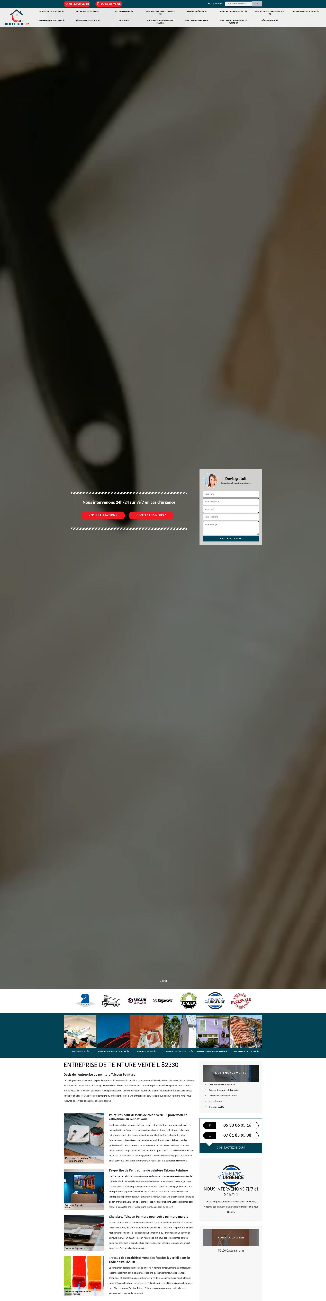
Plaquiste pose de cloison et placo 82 (160, 22)
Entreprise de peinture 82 (51, 12)
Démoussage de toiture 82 (306, 12)
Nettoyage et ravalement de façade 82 (233, 22)
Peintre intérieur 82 (197, 12)
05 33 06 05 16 (79, 4)
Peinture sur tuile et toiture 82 (160, 13)
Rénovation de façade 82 (88, 21)
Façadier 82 (124, 21)
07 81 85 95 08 (111, 4)
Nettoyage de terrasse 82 (197, 21)
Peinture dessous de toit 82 (233, 12)
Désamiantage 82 (269, 21)
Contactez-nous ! (151, 515)
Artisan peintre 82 (124, 12)
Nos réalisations (102, 515)
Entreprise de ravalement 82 (51, 21)
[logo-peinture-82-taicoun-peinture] (16, 17)
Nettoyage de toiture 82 (87, 12)
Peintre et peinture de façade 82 (269, 13)
